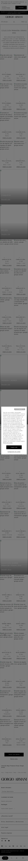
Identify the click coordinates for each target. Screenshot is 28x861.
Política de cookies (8, 442)
